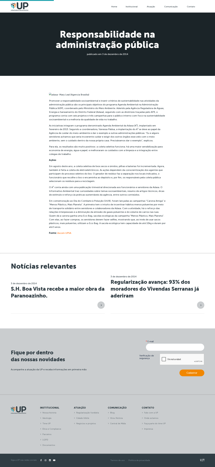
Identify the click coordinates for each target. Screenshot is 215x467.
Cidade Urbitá (82, 418)
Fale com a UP (151, 412)
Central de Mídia (118, 423)
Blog (112, 412)
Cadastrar (191, 372)
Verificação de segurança (146, 357)
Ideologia (46, 418)
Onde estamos (151, 418)
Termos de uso (117, 460)
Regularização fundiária (87, 412)
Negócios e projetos (86, 423)
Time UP (46, 423)
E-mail (150, 341)
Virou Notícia (116, 418)
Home (114, 6)
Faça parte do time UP (155, 423)
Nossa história (49, 412)
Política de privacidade (139, 460)
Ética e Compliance (51, 429)
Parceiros (46, 434)
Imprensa (148, 429)
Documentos (48, 445)
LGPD (45, 440)
